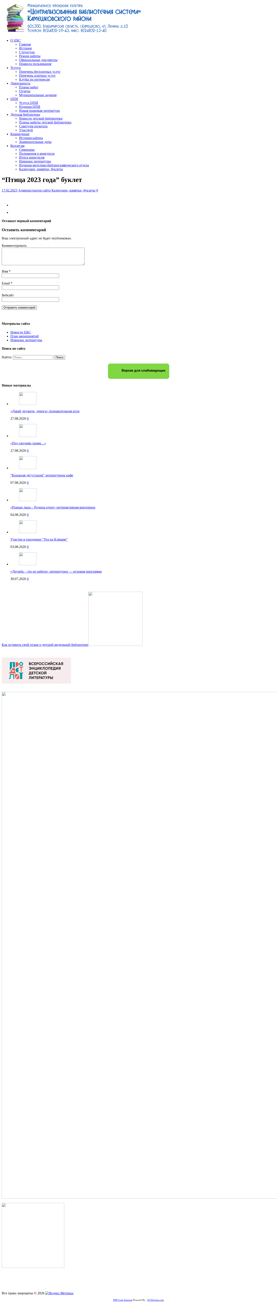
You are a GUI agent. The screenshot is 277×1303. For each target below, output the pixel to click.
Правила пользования (35, 64)
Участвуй (26, 130)
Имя (5, 271)
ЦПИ (14, 99)
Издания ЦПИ (29, 107)
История (25, 48)
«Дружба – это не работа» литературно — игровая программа (56, 571)
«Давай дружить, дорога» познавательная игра (44, 411)
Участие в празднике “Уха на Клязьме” (39, 539)
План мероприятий (24, 336)
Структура (27, 52)
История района (31, 138)
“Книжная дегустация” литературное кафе (41, 475)
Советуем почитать (33, 126)
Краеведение (19, 134)
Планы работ (28, 87)
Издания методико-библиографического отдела (54, 165)
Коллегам (17, 146)
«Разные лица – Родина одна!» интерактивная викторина (52, 507)
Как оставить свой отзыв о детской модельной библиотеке (45, 645)
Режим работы (29, 56)
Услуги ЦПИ (28, 103)
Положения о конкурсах (37, 153)
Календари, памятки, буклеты (41, 169)
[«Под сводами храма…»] (27, 436)
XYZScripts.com (155, 1300)
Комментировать (14, 245)
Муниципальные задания (37, 95)
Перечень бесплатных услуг (40, 71)
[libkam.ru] (75, 33)
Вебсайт (8, 295)
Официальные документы (38, 60)
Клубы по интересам (34, 79)
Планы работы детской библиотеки (45, 122)
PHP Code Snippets (122, 1300)
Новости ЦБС (20, 332)
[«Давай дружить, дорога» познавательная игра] (27, 404)
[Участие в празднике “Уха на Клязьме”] (27, 532)
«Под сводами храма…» (28, 443)
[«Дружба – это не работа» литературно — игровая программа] (27, 564)
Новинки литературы (35, 161)
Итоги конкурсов (32, 157)
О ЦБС (15, 40)
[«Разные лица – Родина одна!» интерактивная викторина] (27, 500)
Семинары (27, 149)
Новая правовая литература (39, 110)
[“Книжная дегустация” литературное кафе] (27, 468)
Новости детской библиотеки (41, 118)
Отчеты (24, 91)
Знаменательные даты (35, 142)
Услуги (15, 68)
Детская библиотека (25, 114)
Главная (25, 44)
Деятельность (20, 83)
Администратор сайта (34, 190)
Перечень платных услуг (37, 75)
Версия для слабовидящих (143, 370)
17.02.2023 (9, 190)
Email (6, 283)
